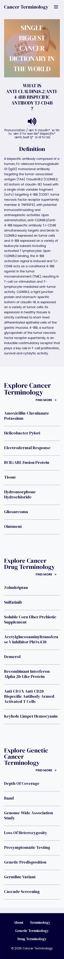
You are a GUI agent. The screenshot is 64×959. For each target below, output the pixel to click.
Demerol (12, 656)
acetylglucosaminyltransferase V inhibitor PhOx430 (31, 639)
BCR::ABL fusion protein (26, 462)
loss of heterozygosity (25, 832)
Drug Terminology (32, 938)
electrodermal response (27, 447)
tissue (10, 477)
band (9, 798)
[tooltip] (32, 121)
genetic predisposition (25, 862)
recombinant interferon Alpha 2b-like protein (27, 674)
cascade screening (22, 891)
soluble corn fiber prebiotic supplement (30, 619)
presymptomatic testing (27, 847)
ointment (13, 526)
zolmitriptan (16, 587)
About (18, 922)
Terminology (40, 922)
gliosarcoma (16, 511)
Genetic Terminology (32, 930)
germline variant (20, 876)
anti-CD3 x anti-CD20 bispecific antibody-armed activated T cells (29, 696)
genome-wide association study (28, 815)
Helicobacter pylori (22, 433)
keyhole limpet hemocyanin (31, 716)
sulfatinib (13, 602)
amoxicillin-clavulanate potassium (26, 416)
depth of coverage (21, 783)
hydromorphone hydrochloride (20, 494)
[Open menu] (56, 6)
